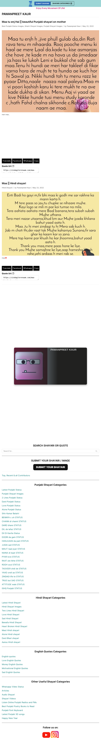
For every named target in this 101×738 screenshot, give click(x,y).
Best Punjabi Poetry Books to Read (18, 706)
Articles (5, 690)
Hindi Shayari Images (11, 606)
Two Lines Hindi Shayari (13, 610)
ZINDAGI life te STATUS (13, 576)
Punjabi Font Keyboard (12, 710)
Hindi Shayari (7, 188)
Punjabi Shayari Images (53, 26)
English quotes (9, 656)
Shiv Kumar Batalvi (10, 513)
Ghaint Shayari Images (34, 26)
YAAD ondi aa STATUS (12, 572)
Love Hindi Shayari (10, 614)
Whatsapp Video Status (13, 686)
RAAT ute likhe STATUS (13, 560)
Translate (7, 161)
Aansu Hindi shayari (11, 642)
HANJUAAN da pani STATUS (15, 541)
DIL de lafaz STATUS (11, 529)
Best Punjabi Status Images (13, 26)
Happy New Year (10, 718)
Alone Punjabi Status (11, 509)
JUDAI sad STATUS (11, 545)
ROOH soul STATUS (11, 564)
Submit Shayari (42, 3)
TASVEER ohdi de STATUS (14, 568)
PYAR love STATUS (11, 557)
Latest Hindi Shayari (11, 602)
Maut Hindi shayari (10, 630)
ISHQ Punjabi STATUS (12, 588)
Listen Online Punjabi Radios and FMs (19, 702)
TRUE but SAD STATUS (13, 580)
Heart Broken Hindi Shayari (14, 626)
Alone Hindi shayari (11, 634)
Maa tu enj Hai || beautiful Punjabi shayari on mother (34, 21)
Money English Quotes (12, 664)
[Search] (96, 451)
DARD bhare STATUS (11, 525)
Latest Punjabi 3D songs (13, 714)
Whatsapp (27, 161)
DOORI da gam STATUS (13, 537)
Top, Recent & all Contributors (16, 475)
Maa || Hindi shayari (14, 183)
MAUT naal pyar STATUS (13, 549)
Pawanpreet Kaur (74, 26)
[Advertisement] (50, 140)
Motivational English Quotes (15, 668)
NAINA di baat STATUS (12, 553)
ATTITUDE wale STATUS (13, 584)
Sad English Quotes (11, 672)
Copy (36, 161)
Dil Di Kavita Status (11, 533)
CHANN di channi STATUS (14, 521)
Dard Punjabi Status (11, 501)
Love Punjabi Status (11, 505)
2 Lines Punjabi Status (12, 497)
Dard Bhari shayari (10, 638)
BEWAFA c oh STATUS (12, 517)
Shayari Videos (9, 698)
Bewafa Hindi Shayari (12, 622)
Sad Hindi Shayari (10, 618)
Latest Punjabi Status (12, 490)
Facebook (17, 161)
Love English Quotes (11, 660)
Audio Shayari (8, 694)
